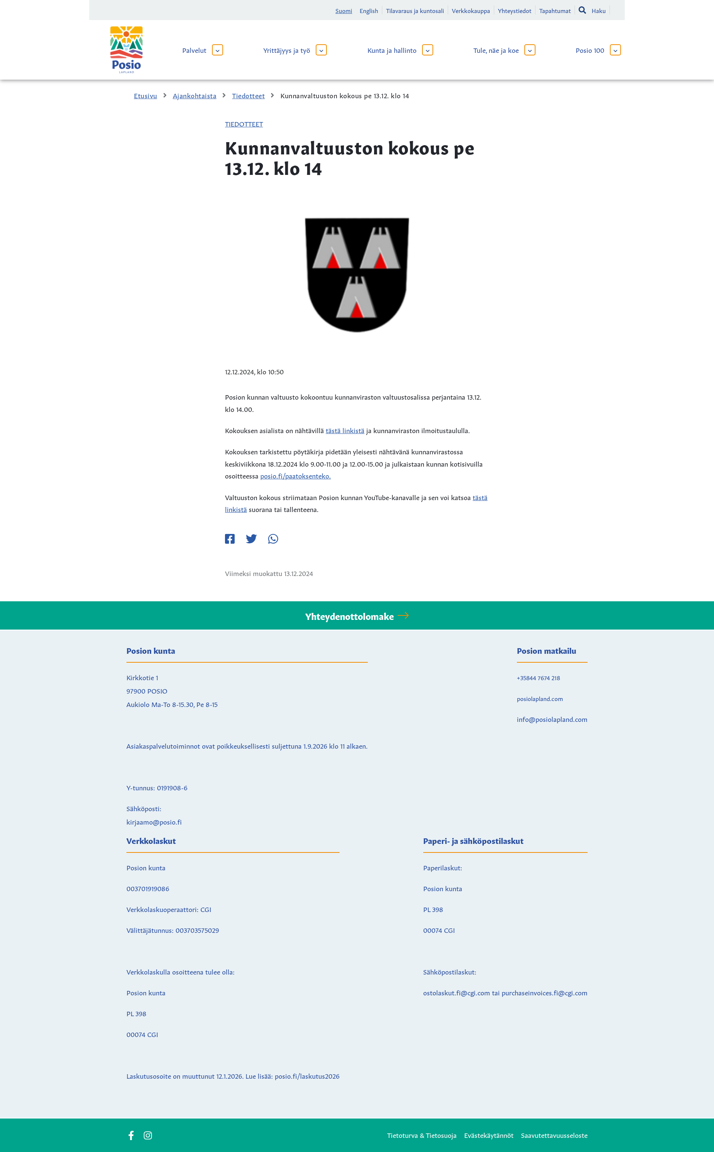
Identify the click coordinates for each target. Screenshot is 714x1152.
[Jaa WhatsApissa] (273, 538)
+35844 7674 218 (538, 677)
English (369, 10)
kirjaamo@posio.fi (154, 821)
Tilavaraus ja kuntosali (415, 10)
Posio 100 (590, 49)
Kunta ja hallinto (391, 49)
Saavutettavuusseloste (554, 1134)
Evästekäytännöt (489, 1134)
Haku (599, 10)
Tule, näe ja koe (496, 49)
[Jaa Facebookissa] (230, 538)
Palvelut (194, 49)
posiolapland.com (540, 698)
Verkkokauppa (471, 10)
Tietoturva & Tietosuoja (422, 1134)
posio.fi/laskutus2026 (307, 1075)
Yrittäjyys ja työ (286, 49)
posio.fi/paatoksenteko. (295, 475)
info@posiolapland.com (552, 718)
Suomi (343, 10)
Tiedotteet (244, 123)
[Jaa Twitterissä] (251, 538)
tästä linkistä (345, 430)
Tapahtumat (555, 10)
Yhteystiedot (514, 10)
